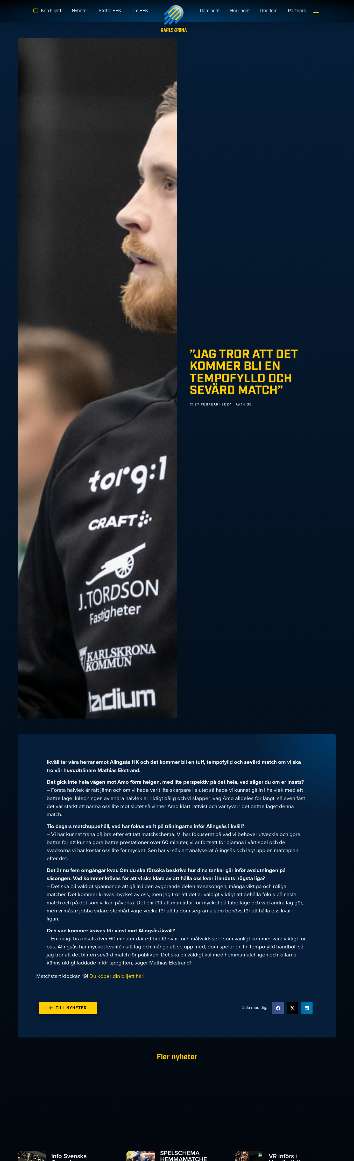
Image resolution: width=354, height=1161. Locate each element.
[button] (278, 1008)
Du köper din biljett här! (117, 976)
